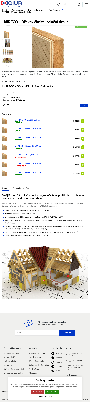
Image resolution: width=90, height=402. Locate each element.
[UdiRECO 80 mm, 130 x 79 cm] (5, 123)
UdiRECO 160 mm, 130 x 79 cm (28, 155)
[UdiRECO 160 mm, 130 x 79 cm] (5, 158)
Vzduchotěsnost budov (37, 353)
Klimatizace (33, 373)
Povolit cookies (52, 392)
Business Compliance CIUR (14, 369)
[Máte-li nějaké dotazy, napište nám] (8, 105)
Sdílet (84, 105)
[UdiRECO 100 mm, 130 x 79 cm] (5, 132)
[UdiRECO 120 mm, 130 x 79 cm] (5, 141)
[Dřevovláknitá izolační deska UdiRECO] (53, 47)
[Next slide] (8, 66)
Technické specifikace (22, 188)
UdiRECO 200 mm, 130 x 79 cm (28, 172)
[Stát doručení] (58, 4)
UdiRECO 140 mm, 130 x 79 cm (28, 146)
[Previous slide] (8, 26)
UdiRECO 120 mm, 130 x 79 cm (28, 137)
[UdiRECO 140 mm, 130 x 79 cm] (5, 149)
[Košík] (79, 4)
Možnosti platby (10, 361)
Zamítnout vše (38, 392)
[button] (51, 4)
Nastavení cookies (45, 396)
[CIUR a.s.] (11, 4)
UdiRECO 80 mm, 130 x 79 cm (27, 120)
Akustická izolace (35, 357)
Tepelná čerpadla (35, 369)
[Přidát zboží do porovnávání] (4, 105)
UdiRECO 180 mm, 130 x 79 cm (28, 164)
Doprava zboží (9, 357)
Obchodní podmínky (11, 353)
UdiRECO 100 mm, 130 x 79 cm (28, 129)
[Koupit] (82, 121)
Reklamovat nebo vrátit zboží (15, 373)
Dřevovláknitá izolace (37, 361)
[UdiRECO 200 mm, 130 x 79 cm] (5, 176)
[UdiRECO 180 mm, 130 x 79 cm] (5, 167)
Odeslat (67, 333)
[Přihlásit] (71, 4)
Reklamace (8, 365)
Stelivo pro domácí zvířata (39, 365)
